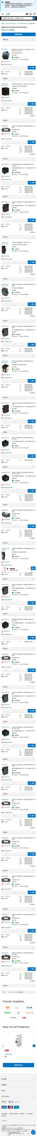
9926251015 (4, 510)
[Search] (34, 18)
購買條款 (22, 1113)
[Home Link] (9, 14)
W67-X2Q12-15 (5, 403)
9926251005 (4, 876)
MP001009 (4, 49)
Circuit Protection (11, 23)
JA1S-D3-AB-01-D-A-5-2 (5, 285)
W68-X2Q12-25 (5, 164)
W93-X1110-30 (5, 472)
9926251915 (4, 126)
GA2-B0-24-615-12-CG (4, 243)
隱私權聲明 (4, 1113)
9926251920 (4, 799)
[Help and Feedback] (33, 1132)
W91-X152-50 (5, 692)
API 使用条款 (29, 1113)
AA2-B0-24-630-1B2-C (4, 361)
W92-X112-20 (5, 437)
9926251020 (4, 838)
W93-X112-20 (5, 727)
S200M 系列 (8, 1054)
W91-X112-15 (4, 584)
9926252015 (4, 953)
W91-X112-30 (5, 326)
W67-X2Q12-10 (5, 202)
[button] (2, 14)
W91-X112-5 (4, 764)
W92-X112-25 (5, 619)
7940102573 (4, 914)
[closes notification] (35, 2)
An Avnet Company (6, 1125)
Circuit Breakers (22, 23)
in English (4, 1120)
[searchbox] (17, 18)
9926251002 (4, 654)
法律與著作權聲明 (13, 1113)
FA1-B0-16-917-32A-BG (5, 549)
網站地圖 (3, 1116)
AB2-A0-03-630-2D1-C (4, 84)
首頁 (2, 23)
